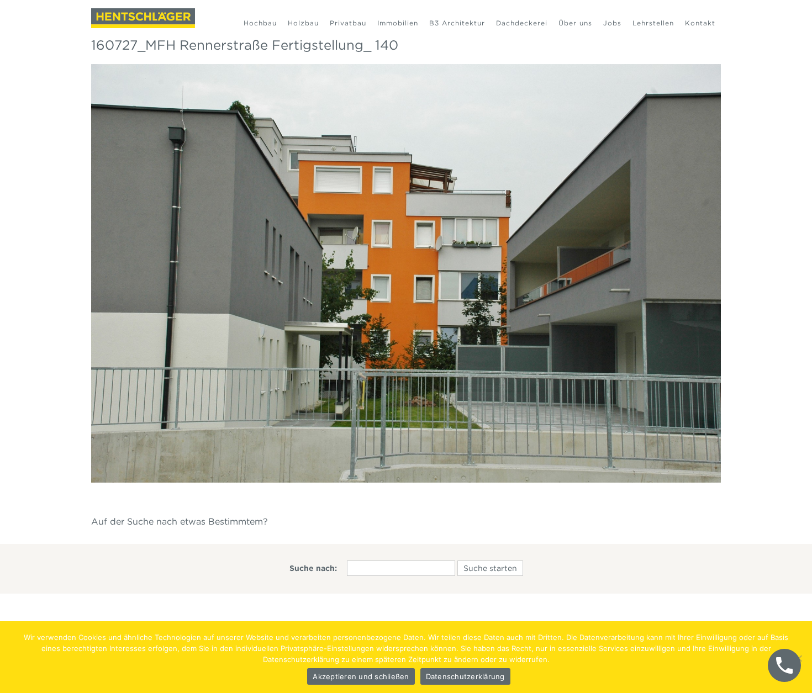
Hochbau (260, 23)
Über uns (575, 23)
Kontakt (700, 23)
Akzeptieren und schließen (361, 676)
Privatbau (348, 23)
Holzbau (303, 23)
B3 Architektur (457, 23)
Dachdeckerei (521, 23)
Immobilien (397, 23)
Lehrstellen (653, 23)
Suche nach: (313, 568)
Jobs (612, 23)
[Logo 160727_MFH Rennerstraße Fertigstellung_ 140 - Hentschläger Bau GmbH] (143, 18)
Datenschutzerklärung (465, 676)
